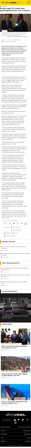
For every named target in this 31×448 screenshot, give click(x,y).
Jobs (2, 437)
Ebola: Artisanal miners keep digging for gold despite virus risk (14, 374)
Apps (29, 437)
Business (4, 6)
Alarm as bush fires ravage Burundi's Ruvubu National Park (14, 402)
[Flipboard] (23, 420)
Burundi (4, 399)
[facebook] (27, 420)
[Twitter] (19, 420)
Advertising (27, 434)
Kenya (5, 30)
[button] (16, 24)
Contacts (3, 430)
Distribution (4, 434)
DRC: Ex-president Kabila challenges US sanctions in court (14, 347)
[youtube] (15, 420)
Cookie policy (26, 430)
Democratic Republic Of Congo (11, 343)
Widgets (3, 441)
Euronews (27, 441)
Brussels (16, 233)
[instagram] (15, 422)
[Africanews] (11, 2)
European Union (10, 236)
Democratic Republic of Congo (11, 371)
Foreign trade (17, 230)
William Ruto (16, 227)
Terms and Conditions (24, 427)
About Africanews (5, 427)
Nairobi (7, 233)
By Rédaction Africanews (8, 40)
